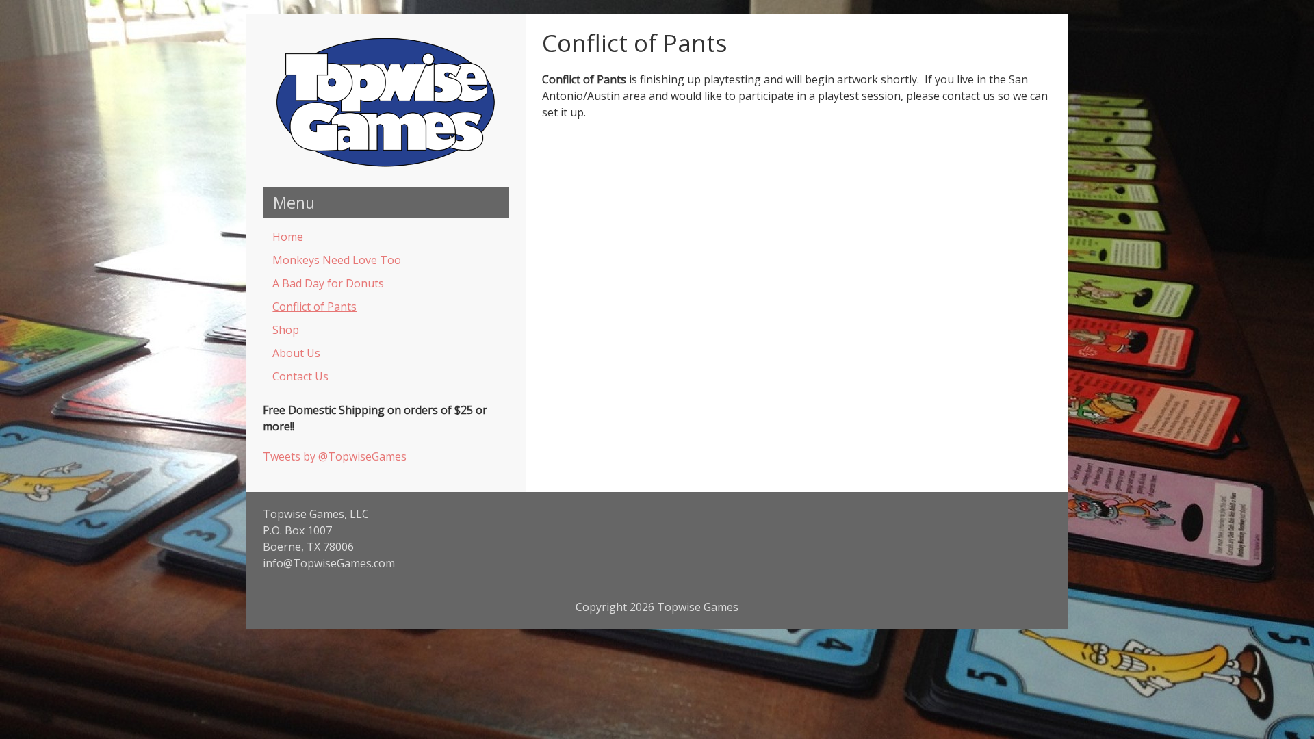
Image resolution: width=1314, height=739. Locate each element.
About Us (296, 353)
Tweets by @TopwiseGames (335, 456)
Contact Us (300, 376)
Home (287, 236)
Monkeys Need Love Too (336, 260)
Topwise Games (697, 606)
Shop (285, 329)
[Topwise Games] (386, 165)
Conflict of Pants (314, 306)
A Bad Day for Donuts (328, 283)
